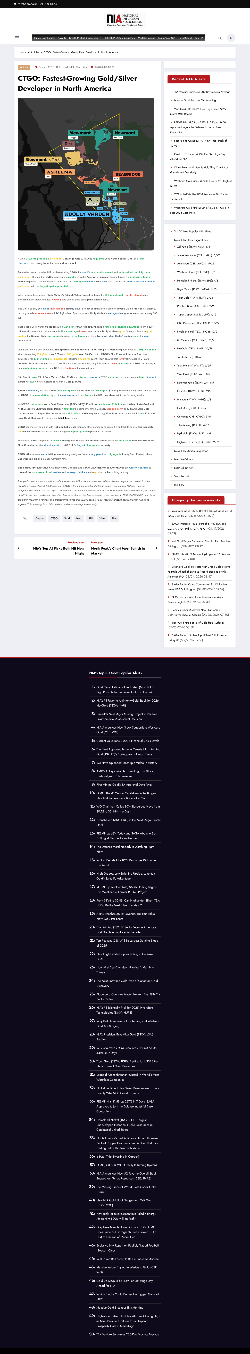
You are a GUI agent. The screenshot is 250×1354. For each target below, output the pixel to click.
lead (65, 67)
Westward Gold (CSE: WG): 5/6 (196, 272)
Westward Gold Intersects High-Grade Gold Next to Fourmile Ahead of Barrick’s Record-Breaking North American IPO (199, 572)
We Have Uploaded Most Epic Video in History (126, 763)
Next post (97, 542)
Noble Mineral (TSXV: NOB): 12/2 (197, 332)
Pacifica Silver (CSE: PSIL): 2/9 (195, 306)
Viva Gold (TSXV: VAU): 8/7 (193, 374)
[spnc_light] (231, 38)
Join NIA (199, 38)
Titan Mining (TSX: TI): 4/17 (193, 425)
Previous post (76, 542)
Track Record (185, 38)
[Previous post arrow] (19, 548)
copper (42, 67)
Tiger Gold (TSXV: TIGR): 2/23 (195, 298)
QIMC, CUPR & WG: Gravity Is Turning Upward (126, 1165)
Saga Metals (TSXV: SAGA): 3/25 (196, 289)
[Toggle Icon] (17, 38)
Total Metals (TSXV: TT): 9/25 (194, 366)
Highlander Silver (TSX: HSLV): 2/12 (198, 442)
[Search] (220, 38)
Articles (24, 67)
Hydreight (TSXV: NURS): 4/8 (194, 433)
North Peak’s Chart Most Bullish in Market (118, 551)
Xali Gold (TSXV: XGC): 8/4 (193, 247)
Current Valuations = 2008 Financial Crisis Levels (127, 741)
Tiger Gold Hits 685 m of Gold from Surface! (198, 623)
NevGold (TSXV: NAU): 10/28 (195, 348)
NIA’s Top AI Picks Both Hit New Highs (58, 551)
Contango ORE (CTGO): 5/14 (194, 417)
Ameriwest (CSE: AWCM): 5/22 (195, 263)
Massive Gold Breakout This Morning (195, 100)
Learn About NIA (166, 38)
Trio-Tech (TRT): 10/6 (189, 357)
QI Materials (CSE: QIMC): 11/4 (195, 340)
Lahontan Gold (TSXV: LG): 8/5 (195, 383)
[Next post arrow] (156, 548)
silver (78, 67)
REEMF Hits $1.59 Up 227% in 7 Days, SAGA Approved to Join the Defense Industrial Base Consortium (198, 127)
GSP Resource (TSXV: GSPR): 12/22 (198, 323)
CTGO (51, 67)
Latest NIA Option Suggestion (120, 38)
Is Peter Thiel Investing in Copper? (118, 1156)
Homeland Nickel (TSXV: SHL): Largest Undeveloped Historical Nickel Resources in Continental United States (124, 1125)
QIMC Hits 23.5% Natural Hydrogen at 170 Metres (201, 554)
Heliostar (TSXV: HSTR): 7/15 (194, 391)
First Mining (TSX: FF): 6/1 (192, 408)
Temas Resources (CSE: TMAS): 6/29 (198, 255)
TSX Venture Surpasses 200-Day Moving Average (202, 92)
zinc (85, 67)
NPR (71, 67)
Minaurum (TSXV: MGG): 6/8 (194, 399)
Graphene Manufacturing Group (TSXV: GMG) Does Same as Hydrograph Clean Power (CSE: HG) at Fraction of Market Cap (126, 1232)
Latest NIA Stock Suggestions (83, 38)
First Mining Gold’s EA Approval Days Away (124, 784)
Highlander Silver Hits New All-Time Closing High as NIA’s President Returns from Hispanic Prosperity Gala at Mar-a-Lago (128, 1321)
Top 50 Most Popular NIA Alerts (50, 38)
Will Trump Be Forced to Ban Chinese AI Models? (128, 1259)
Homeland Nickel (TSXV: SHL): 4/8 (197, 281)
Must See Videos (146, 38)
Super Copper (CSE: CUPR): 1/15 (196, 314)
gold (58, 67)
